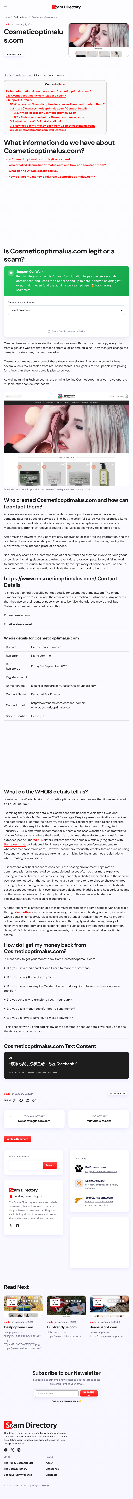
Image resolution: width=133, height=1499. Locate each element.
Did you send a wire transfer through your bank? (39, 1000)
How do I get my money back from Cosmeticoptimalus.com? (52, 125)
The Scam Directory (15, 1469)
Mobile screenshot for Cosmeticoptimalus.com (49, 117)
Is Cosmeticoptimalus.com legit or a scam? (36, 95)
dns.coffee (23, 912)
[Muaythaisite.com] (98, 1119)
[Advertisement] (66, 215)
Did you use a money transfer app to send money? (41, 1009)
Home (7, 17)
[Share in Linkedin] (27, 1100)
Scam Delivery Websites (18, 1474)
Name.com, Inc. (15, 844)
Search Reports (19, 1156)
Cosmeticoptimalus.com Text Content (38, 130)
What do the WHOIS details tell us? (35, 121)
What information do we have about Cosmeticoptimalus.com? (48, 91)
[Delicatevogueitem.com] (34, 1119)
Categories (52, 1469)
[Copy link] (34, 1100)
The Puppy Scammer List (18, 1463)
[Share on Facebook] (21, 1100)
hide (62, 84)
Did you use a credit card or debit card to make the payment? (48, 968)
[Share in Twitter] (14, 1100)
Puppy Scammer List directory (101, 1171)
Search (50, 1165)
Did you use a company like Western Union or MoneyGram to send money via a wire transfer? (62, 988)
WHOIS (38, 840)
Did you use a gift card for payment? (31, 977)
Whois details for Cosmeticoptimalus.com (45, 112)
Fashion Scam (21, 17)
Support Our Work (19, 100)
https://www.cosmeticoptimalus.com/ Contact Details (48, 108)
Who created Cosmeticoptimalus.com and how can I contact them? (57, 104)
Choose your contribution (21, 302)
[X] (11, 1225)
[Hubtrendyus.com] (66, 1306)
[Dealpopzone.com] (23, 1306)
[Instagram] (19, 1450)
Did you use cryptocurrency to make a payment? (40, 1018)
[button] (6, 7)
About (49, 1463)
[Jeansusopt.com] (109, 1306)
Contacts (51, 1474)
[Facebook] (17, 1225)
